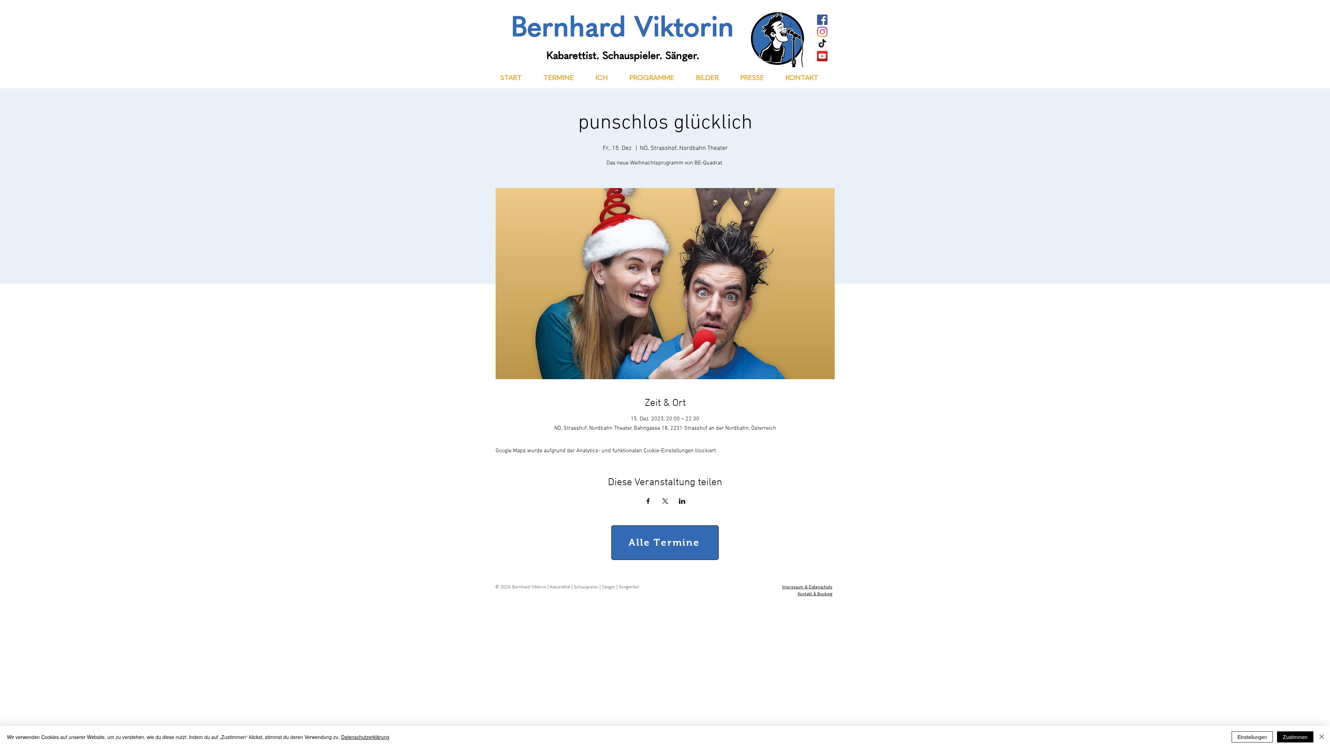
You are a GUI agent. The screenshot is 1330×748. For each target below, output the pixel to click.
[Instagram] (822, 32)
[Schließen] (1322, 736)
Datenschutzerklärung (365, 736)
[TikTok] (822, 44)
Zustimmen (1295, 736)
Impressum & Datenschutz (807, 587)
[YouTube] (822, 56)
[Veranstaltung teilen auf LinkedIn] (682, 501)
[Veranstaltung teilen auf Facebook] (648, 501)
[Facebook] (822, 20)
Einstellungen (1252, 736)
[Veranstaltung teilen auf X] (665, 501)
